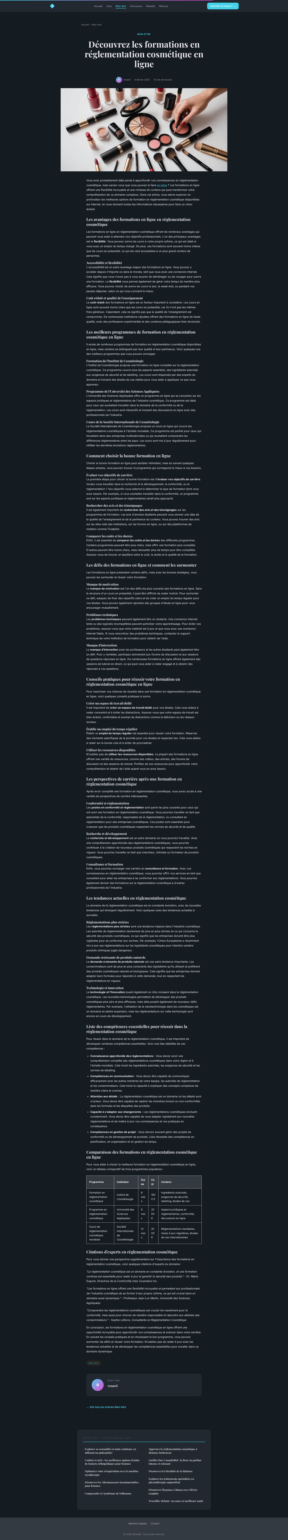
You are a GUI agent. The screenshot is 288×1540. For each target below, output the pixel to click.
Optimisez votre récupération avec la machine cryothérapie (111, 1472)
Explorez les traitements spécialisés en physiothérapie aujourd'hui (171, 1480)
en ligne (162, 185)
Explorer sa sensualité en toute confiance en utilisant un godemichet (110, 1450)
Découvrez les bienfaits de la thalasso (170, 1471)
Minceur (163, 5)
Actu (109, 5)
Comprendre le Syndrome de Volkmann (108, 1493)
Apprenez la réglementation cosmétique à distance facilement (173, 1450)
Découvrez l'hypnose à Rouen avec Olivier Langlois (173, 1491)
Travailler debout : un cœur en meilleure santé (176, 1501)
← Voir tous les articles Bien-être (106, 1407)
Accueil (98, 5)
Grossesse (136, 5)
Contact (155, 1523)
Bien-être (121, 5)
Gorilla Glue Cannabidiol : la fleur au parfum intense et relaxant (175, 1461)
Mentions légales (137, 1523)
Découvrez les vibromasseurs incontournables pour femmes (112, 1484)
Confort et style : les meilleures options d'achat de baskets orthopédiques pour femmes (112, 1461)
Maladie (150, 5)
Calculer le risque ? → (223, 5)
